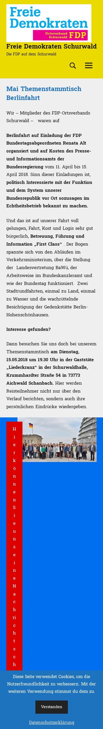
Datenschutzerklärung (51, 722)
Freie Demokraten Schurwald (51, 46)
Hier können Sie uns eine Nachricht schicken (14, 566)
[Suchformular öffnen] (73, 66)
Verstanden (51, 707)
